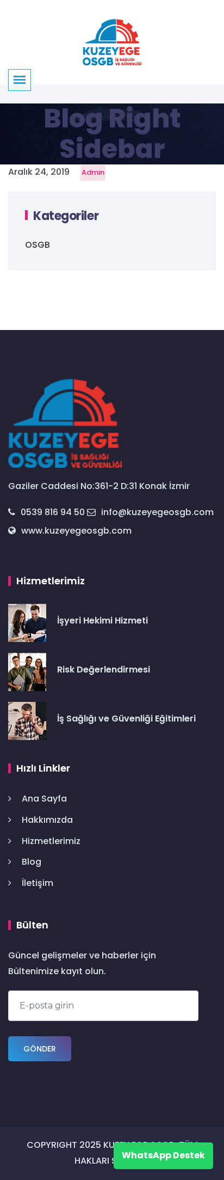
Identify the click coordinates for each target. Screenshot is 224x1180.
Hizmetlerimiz (51, 841)
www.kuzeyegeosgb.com (76, 530)
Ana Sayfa (44, 798)
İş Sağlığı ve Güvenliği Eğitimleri (126, 718)
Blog (31, 861)
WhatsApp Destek (163, 1155)
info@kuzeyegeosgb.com (157, 512)
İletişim (37, 883)
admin (93, 172)
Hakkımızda (47, 820)
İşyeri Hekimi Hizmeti (102, 620)
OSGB (37, 245)
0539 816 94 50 (53, 512)
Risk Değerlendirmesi (103, 669)
